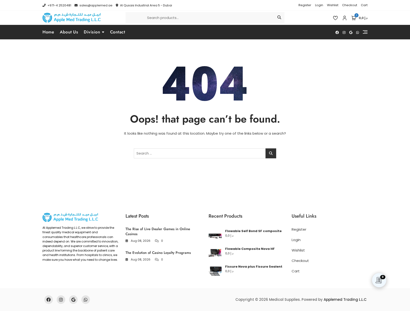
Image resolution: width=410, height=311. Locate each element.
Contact (117, 32)
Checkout (349, 5)
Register (304, 5)
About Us (69, 32)
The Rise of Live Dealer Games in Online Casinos (158, 231)
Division (92, 32)
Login (319, 5)
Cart (364, 5)
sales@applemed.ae (95, 5)
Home (48, 32)
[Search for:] (205, 153)
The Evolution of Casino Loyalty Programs (158, 252)
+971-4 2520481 (59, 5)
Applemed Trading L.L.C (345, 299)
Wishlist (332, 5)
